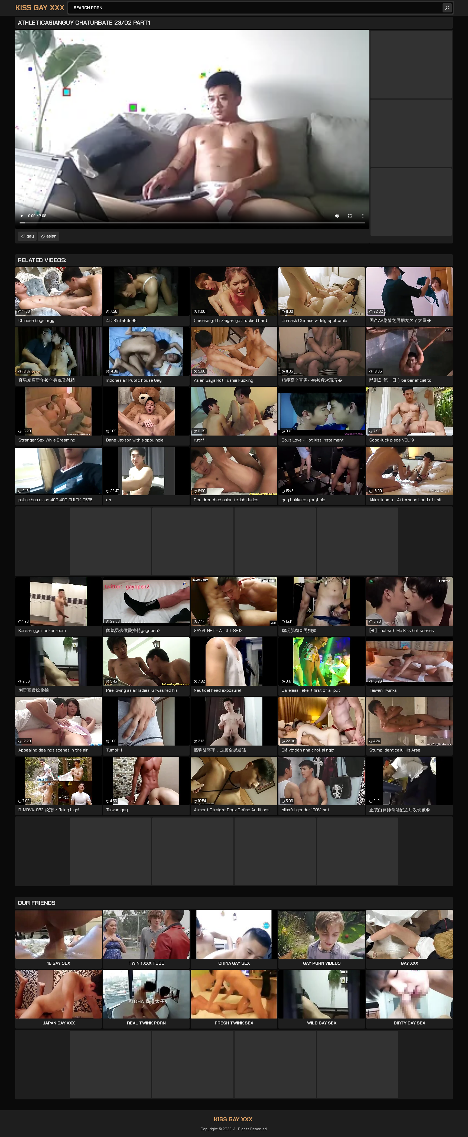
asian (51, 236)
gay (30, 236)
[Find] (447, 7)
